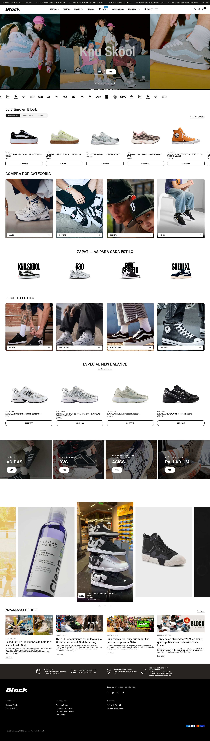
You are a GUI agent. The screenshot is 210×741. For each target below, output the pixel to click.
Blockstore (9, 701)
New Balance (10, 411)
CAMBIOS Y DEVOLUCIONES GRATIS (114, 2)
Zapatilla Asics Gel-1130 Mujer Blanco (103, 154)
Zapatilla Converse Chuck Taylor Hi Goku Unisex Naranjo (185, 155)
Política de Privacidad (114, 705)
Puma (48, 152)
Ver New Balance (105, 369)
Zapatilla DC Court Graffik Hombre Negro (102, 595)
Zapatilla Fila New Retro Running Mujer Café (144, 155)
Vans (7, 152)
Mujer (11, 235)
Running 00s (64, 347)
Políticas (110, 701)
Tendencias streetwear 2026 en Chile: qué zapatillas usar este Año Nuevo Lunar (180, 642)
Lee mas (8, 657)
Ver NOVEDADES (197, 117)
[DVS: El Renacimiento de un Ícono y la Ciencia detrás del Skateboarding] (79, 623)
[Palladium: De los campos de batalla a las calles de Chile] (29, 625)
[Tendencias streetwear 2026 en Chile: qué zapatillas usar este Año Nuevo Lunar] (181, 623)
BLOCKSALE (28, 115)
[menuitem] (55, 9)
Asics (88, 152)
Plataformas (115, 347)
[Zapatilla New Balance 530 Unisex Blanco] (29, 391)
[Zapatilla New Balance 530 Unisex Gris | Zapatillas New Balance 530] (79, 391)
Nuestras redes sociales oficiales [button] (121, 687)
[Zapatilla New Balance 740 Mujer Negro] (181, 391)
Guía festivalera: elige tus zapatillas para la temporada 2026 (128, 641)
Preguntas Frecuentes (64, 708)
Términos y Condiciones (115, 708)
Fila (128, 152)
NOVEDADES (13, 115)
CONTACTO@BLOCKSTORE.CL (84, 2)
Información (61, 701)
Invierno (164, 347)
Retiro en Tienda (62, 705)
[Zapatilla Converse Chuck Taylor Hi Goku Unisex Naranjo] (186, 135)
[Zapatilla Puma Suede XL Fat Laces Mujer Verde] (64, 135)
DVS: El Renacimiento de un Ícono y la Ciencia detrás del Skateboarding (79, 641)
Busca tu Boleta (11, 708)
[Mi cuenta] (195, 9)
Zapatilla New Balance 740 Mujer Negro (174, 414)
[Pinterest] (119, 692)
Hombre (62, 235)
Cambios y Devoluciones (65, 711)
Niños (163, 235)
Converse (170, 152)
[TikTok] (124, 692)
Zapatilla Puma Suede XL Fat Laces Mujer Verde (63, 155)
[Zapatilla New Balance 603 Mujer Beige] (130, 391)
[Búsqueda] (199, 9)
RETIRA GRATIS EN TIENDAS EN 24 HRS (147, 2)
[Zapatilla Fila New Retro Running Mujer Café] (145, 135)
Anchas (12, 347)
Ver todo (201, 611)
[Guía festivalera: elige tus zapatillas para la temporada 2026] (130, 623)
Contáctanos (61, 715)
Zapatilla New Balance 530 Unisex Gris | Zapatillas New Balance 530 (78, 415)
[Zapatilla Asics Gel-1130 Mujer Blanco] (105, 135)
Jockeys (42, 115)
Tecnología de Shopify (37, 731)
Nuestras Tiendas (11, 705)
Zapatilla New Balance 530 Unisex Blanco (23, 414)
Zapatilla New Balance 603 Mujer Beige (123, 414)
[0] (203, 9)
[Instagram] (114, 692)
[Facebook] (109, 692)
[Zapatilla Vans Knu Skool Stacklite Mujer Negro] (24, 135)
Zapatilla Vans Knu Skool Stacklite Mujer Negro (23, 155)
